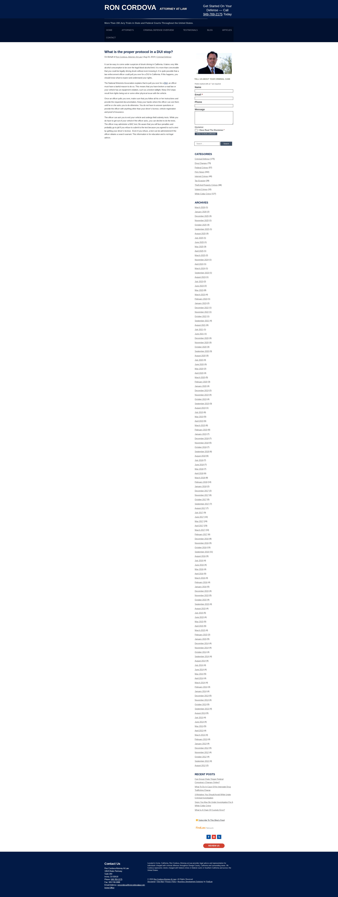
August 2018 (200, 456)
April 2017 (199, 526)
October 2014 (200, 652)
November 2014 (202, 648)
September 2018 (202, 451)
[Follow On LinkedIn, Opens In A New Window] (214, 837)
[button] (335, 877)
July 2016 (199, 560)
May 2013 (199, 726)
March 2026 (200, 207)
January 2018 (200, 486)
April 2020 (199, 373)
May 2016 (199, 569)
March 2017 (200, 530)
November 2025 (202, 220)
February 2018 (201, 482)
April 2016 (199, 573)
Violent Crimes (201, 189)
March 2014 (200, 683)
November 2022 (202, 312)
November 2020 (202, 342)
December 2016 (202, 539)
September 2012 (202, 761)
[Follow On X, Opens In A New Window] (219, 837)
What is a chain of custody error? (210, 810)
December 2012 (202, 748)
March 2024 (200, 268)
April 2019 (199, 421)
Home (109, 30)
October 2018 (200, 447)
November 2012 (202, 752)
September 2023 (202, 273)
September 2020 (202, 351)
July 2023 (199, 281)
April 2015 (199, 626)
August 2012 (200, 765)
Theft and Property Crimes (206, 185)
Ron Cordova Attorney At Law (165, 879)
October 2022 (200, 316)
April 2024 (199, 264)
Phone (198, 102)
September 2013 (202, 709)
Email (199, 94)
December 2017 (202, 491)
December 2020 (202, 338)
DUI (166, 83)
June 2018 (199, 464)
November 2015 (202, 595)
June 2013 (199, 722)
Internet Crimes (201, 176)
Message (200, 109)
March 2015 (200, 630)
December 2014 (202, 643)
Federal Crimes (201, 167)
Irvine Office (109, 888)
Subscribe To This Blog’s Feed (211, 820)
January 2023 (200, 303)
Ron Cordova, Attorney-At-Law (129, 57)
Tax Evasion (200, 181)
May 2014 (199, 674)
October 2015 (200, 600)
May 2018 (199, 469)
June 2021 (199, 334)
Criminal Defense (163, 57)
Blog (210, 30)
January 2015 (200, 639)
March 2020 (200, 377)
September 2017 (202, 504)
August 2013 (200, 713)
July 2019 (199, 412)
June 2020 (199, 364)
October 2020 (200, 347)
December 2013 (202, 696)
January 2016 (200, 587)
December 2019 (202, 390)
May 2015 (199, 621)
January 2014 (200, 691)
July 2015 (199, 613)
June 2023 (199, 286)
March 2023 (200, 294)
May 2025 (199, 246)
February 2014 (201, 687)
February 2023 (201, 299)
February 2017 (201, 534)
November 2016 (202, 543)
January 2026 (200, 212)
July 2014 (199, 665)
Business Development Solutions (190, 882)
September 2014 (202, 656)
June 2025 (199, 242)
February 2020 (201, 382)
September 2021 (202, 321)
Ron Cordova (145, 7)
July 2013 (199, 717)
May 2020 (199, 369)
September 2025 (202, 229)
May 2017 (199, 521)
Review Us (213, 846)
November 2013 (202, 700)
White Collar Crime (203, 194)
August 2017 (200, 508)
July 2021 (199, 329)
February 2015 (201, 635)
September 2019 (202, 403)
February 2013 (201, 739)
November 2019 (202, 395)
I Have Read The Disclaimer (211, 130)
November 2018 (202, 443)
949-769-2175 (212, 14)
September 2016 (202, 552)
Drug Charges (201, 163)
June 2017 (199, 517)
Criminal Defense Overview (158, 30)
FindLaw (209, 882)
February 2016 (201, 582)
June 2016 (199, 565)
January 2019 (200, 434)
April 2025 (199, 251)
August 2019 (200, 408)
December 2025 (202, 216)
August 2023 (200, 277)
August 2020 (200, 355)
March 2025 (200, 255)
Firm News (199, 172)
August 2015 (200, 608)
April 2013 (199, 730)
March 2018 (200, 478)
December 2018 (202, 438)
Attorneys (128, 30)
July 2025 (199, 238)
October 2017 (200, 499)
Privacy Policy (170, 882)
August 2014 (200, 661)
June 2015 (199, 617)
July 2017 (199, 512)
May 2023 (199, 290)
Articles (227, 30)
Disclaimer (199, 127)
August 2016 (200, 556)
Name (198, 87)
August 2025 (200, 233)
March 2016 (200, 578)
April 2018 (199, 473)
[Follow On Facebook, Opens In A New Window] (208, 837)
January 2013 (200, 744)
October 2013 (200, 704)
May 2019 (199, 417)
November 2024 (202, 260)
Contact (111, 38)
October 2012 (200, 757)
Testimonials (190, 30)
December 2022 (202, 308)
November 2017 (202, 495)
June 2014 (199, 669)
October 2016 (200, 547)
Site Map (160, 882)
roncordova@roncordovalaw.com (131, 885)
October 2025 (200, 225)
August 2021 (200, 325)
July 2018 (199, 460)
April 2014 (199, 678)
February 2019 (201, 430)
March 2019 (200, 425)
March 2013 (200, 735)
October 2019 (200, 399)
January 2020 (200, 386)
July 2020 (199, 360)
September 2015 (202, 604)
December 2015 (202, 591)
